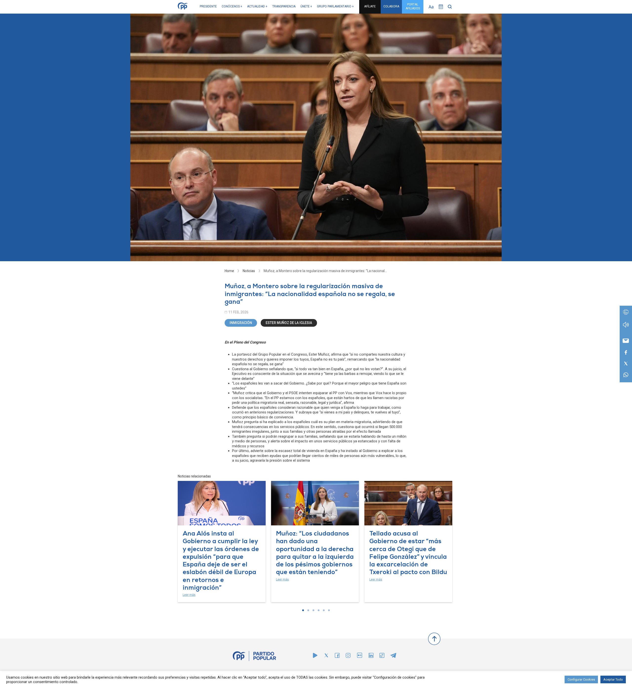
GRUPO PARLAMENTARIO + (335, 6)
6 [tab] (329, 610)
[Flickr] (359, 657)
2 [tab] (308, 610)
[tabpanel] (222, 541)
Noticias (249, 271)
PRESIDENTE (208, 6)
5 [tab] (324, 610)
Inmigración (241, 323)
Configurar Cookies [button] (581, 679)
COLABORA (391, 6)
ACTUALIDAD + (257, 6)
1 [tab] (303, 610)
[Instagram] (348, 656)
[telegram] (393, 656)
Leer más (189, 595)
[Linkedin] (371, 656)
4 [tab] (318, 610)
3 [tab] (313, 610)
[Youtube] (315, 656)
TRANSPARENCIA (284, 6)
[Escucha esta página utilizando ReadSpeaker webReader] (626, 327)
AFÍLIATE (370, 6)
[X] (326, 656)
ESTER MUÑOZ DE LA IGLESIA (289, 323)
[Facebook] (337, 656)
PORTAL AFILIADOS (413, 6)
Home (229, 271)
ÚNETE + (306, 6)
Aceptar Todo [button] (613, 679)
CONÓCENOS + (232, 6)
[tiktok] (381, 656)
